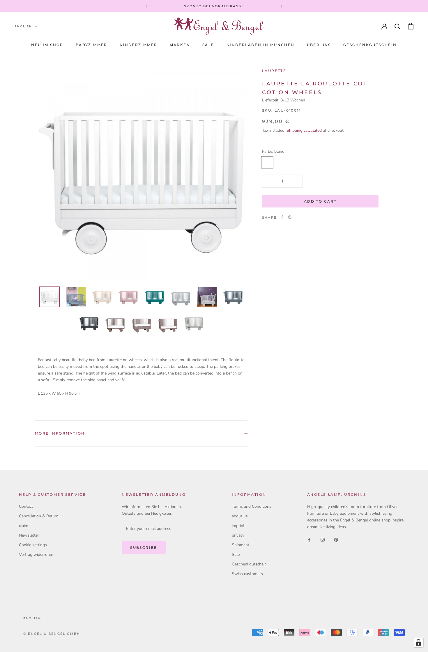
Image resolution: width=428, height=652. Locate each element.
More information (60, 433)
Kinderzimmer (139, 45)
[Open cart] (410, 26)
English (23, 26)
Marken (180, 45)
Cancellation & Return (39, 516)
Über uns (319, 45)
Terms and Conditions (251, 506)
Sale (236, 554)
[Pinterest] (289, 217)
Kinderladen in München (261, 45)
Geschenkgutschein (370, 45)
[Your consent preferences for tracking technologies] (418, 642)
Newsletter (29, 535)
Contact (26, 506)
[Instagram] (323, 539)
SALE (208, 45)
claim (23, 525)
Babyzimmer (91, 45)
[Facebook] (282, 217)
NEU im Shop (47, 45)
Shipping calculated (304, 130)
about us (240, 516)
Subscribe (143, 547)
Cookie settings (33, 545)
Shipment (240, 545)
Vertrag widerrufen (36, 554)
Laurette (274, 70)
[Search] (398, 26)
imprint (238, 525)
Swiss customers (247, 574)
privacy (238, 535)
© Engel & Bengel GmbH (51, 634)
